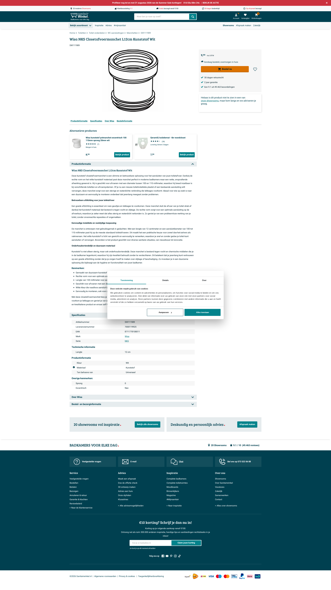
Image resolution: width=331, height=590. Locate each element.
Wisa (127, 336)
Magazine (171, 495)
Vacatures (219, 487)
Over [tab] (204, 280)
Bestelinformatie (124, 121)
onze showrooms (210, 100)
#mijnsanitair (120, 25)
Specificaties (96, 121)
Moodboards (172, 487)
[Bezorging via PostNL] (195, 576)
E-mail (133, 461)
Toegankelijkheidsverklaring (151, 576)
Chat (181, 461)
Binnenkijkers (173, 491)
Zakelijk (256, 25)
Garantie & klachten (79, 499)
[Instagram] (175, 556)
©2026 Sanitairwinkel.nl (81, 576)
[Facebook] (162, 556)
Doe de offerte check (127, 482)
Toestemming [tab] (127, 280)
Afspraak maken (243, 25)
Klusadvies (123, 499)
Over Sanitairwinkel (224, 482)
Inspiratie (99, 25)
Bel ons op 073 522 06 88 (239, 461)
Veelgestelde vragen (91, 461)
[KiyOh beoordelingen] (188, 576)
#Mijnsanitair (173, 499)
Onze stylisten (124, 495)
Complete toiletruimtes (177, 482)
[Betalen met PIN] (234, 576)
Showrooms (228, 25)
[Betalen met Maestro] (219, 576)
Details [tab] (165, 280)
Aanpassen (164, 312)
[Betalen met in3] (257, 576)
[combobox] (162, 17)
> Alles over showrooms (226, 505)
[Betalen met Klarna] (250, 576)
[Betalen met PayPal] (242, 576)
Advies (109, 25)
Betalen (73, 487)
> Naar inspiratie (174, 505)
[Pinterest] (171, 556)
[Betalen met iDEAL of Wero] (203, 576)
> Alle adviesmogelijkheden (131, 505)
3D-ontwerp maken (127, 487)
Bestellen (74, 482)
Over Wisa (109, 121)
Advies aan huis (125, 491)
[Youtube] (167, 556)
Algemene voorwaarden (105, 576)
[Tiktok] (179, 556)
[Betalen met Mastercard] (226, 576)
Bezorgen (74, 491)
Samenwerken (221, 495)
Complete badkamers (176, 478)
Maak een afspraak (127, 478)
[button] (255, 69)
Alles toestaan (202, 312)
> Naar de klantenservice (81, 507)
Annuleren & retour (78, 495)
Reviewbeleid (76, 503)
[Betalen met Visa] (211, 576)
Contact (218, 499)
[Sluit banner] (327, 3)
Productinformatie (79, 121)
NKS (127, 341)
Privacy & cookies (127, 576)
